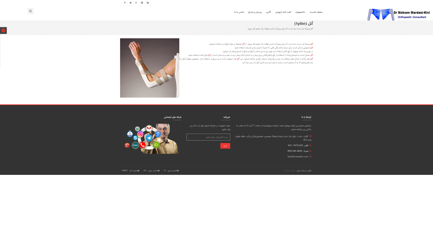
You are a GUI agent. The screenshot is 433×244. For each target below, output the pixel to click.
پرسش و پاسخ (255, 12)
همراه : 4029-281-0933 (298, 150)
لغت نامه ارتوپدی (283, 12)
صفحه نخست (316, 12)
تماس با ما (239, 12)
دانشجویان (300, 12)
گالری (268, 12)
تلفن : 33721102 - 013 (298, 145)
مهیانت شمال (290, 170)
